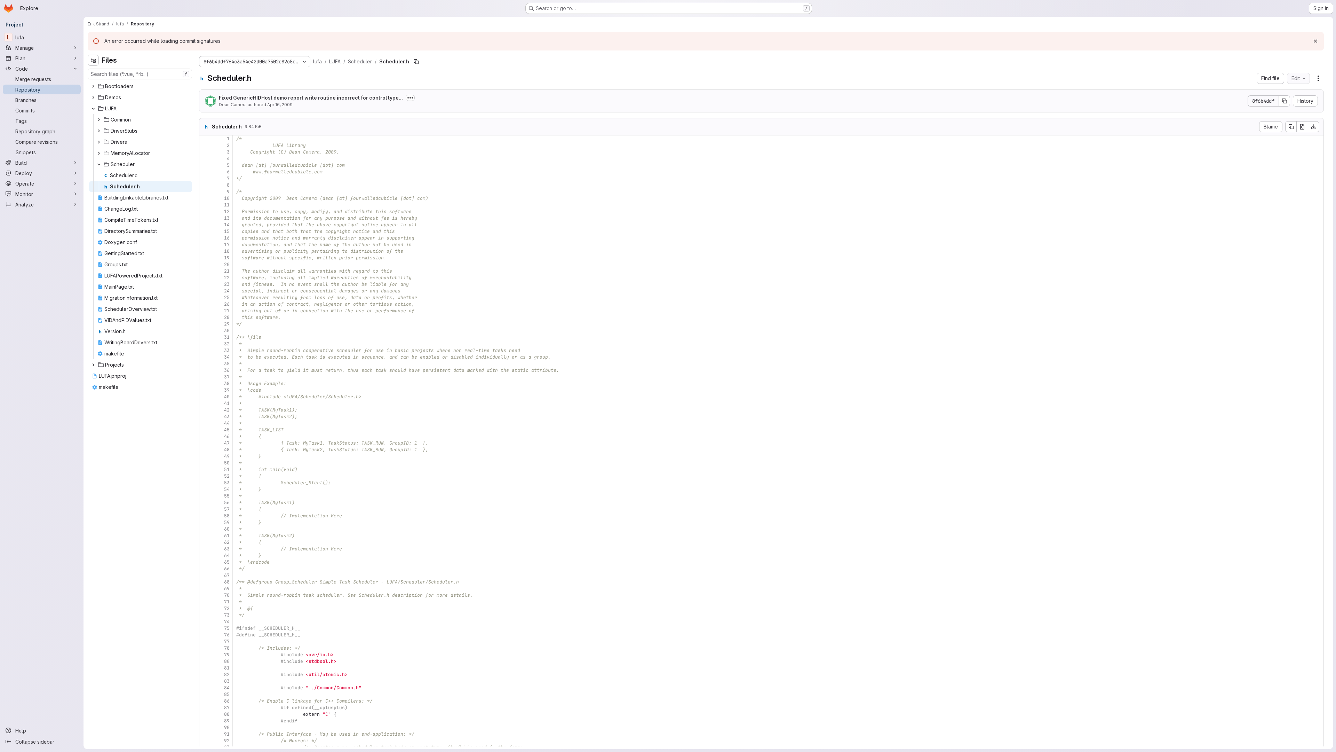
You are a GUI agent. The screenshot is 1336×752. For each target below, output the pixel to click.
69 (227, 589)
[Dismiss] (1315, 41)
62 (227, 542)
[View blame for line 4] (205, 158)
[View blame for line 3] (205, 152)
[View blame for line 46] (205, 436)
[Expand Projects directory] (93, 365)
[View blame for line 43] (205, 416)
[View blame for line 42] (205, 410)
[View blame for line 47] (205, 443)
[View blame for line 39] (205, 390)
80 (227, 661)
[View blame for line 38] (205, 383)
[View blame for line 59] (205, 522)
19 (227, 258)
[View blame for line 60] (205, 529)
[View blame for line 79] (205, 654)
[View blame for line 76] (205, 635)
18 (227, 251)
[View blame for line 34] (205, 357)
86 (227, 701)
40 (227, 397)
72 (227, 608)
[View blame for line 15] (205, 231)
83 (227, 681)
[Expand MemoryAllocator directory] (99, 153)
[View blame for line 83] (205, 681)
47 (227, 443)
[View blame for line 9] (205, 191)
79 (227, 655)
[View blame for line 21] (205, 271)
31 (227, 337)
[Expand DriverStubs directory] (99, 131)
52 (227, 476)
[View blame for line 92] (205, 740)
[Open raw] (1302, 126)
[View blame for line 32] (205, 343)
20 (227, 264)
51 (227, 469)
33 (227, 350)
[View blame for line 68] (205, 582)
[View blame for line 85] (205, 694)
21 (227, 271)
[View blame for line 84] (205, 687)
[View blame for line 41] (205, 403)
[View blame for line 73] (205, 615)
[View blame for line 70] (205, 595)
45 (227, 430)
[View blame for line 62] (205, 542)
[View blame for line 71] (205, 601)
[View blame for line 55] (205, 496)
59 (227, 522)
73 (227, 615)
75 (227, 628)
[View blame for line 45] (205, 429)
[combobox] (140, 74)
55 (227, 496)
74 (227, 622)
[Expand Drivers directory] (99, 142)
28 (227, 317)
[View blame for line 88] (205, 714)
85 (227, 694)
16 (227, 238)
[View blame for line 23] (205, 284)
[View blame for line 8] (205, 185)
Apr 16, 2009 (280, 104)
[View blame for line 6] (205, 172)
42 (227, 410)
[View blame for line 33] (205, 350)
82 (227, 674)
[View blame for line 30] (205, 330)
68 (227, 582)
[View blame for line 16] (205, 238)
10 (227, 198)
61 (227, 536)
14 (227, 225)
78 (227, 648)
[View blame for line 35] (205, 363)
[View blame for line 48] (205, 449)
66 (227, 569)
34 (227, 357)
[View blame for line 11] (205, 205)
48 (227, 450)
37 (227, 377)
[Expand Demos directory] (93, 97)
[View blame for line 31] (205, 337)
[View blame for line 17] (205, 244)
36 (227, 370)
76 (227, 635)
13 (227, 218)
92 (227, 741)
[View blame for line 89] (205, 721)
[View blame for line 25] (205, 297)
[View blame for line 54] (205, 489)
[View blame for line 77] (205, 641)
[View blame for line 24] (205, 291)
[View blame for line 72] (205, 608)
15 (227, 231)
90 (227, 727)
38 (227, 383)
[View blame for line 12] (205, 211)
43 (227, 417)
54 (227, 489)
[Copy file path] (416, 61)
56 (227, 503)
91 (227, 734)
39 (227, 390)
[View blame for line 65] (205, 562)
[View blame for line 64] (205, 555)
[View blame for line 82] (205, 674)
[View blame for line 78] (205, 648)
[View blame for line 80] (205, 661)
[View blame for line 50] (205, 463)
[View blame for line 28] (205, 317)
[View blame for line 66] (205, 568)
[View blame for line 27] (205, 310)
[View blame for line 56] (205, 502)
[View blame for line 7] (205, 178)
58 (227, 516)
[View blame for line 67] (205, 575)
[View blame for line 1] (205, 138)
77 (227, 641)
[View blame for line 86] (205, 701)
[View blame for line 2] (205, 145)
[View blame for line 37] (205, 377)
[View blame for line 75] (205, 628)
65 (227, 562)
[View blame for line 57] (205, 509)
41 (227, 403)
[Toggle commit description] (410, 98)
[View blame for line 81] (205, 668)
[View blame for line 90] (205, 727)
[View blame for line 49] (205, 456)
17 (227, 245)
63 (227, 549)
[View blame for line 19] (205, 257)
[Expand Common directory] (99, 120)
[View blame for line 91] (205, 734)
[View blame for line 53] (205, 482)
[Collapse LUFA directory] (93, 108)
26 (227, 304)
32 (227, 344)
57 (227, 509)
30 (227, 331)
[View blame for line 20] (205, 264)
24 (227, 291)
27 (227, 311)
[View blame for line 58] (205, 515)
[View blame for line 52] (205, 476)
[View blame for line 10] (205, 198)
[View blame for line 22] (205, 277)
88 (227, 714)
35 (227, 364)
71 (227, 602)
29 (227, 324)
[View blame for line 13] (205, 218)
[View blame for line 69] (205, 588)
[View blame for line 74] (205, 621)
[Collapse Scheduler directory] (99, 164)
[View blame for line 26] (205, 304)
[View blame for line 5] (205, 165)
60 (227, 529)
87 (227, 708)
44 (227, 423)
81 (227, 668)
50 (227, 463)
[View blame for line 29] (205, 324)
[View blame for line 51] (205, 469)
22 (227, 278)
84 (227, 688)
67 (227, 575)
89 (227, 721)
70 (227, 595)
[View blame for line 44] (205, 423)
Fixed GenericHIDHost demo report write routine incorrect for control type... (311, 98)
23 (227, 284)
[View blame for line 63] (205, 549)
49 (227, 456)
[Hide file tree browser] (93, 60)
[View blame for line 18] (205, 251)
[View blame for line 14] (205, 224)
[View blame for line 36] (205, 370)
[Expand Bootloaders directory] (93, 86)
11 (227, 205)
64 (227, 555)
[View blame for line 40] (205, 396)
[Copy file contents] (1290, 126)
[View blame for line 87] (205, 707)
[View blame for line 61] (205, 535)
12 (227, 211)
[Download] (1313, 126)
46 (227, 436)
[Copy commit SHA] (1284, 101)
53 (227, 483)
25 (227, 297)
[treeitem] (140, 86)
